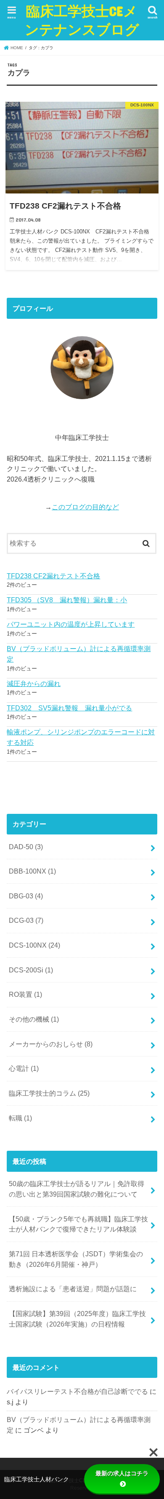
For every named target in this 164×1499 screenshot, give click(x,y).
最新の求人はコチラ (121, 1473)
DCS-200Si (31, 970)
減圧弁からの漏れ (34, 683)
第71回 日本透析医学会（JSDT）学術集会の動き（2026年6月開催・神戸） (76, 1259)
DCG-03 (26, 920)
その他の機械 (34, 1019)
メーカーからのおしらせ (51, 1044)
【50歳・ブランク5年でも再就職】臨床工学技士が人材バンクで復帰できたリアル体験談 (78, 1224)
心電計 (24, 1068)
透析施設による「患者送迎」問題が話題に (73, 1288)
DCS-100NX (34, 945)
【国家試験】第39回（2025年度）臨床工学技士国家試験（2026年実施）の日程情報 (77, 1319)
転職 (20, 1118)
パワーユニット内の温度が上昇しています (71, 624)
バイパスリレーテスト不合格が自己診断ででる (77, 1391)
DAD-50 (26, 846)
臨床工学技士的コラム (49, 1093)
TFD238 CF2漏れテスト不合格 (53, 576)
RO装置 (25, 994)
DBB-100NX (32, 871)
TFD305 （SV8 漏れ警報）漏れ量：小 (67, 600)
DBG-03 (26, 896)
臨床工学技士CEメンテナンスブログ (82, 20)
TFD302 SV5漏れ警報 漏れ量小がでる (69, 708)
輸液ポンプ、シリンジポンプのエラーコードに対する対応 (81, 737)
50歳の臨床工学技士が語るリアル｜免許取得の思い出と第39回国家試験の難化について (76, 1189)
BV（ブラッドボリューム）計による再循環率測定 (79, 654)
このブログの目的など (85, 507)
